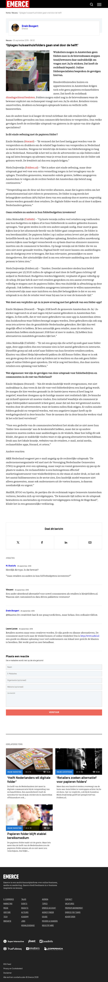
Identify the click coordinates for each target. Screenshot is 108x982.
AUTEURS (24, 913)
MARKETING (7, 904)
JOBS (23, 921)
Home (8, 13)
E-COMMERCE (8, 899)
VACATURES (69, 904)
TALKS (23, 899)
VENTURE (7, 913)
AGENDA (45, 899)
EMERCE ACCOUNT (49, 908)
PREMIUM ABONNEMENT (74, 908)
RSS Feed (7, 964)
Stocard (29, 141)
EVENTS (24, 904)
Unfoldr (29, 219)
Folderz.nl (32, 168)
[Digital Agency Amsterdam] (13, 941)
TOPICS (45, 904)
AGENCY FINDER (48, 913)
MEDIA (5, 908)
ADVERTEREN (70, 917)
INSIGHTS (24, 908)
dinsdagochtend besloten (20, 97)
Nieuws (15, 13)
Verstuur (54, 712)
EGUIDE (44, 917)
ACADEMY (25, 917)
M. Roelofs (11, 566)
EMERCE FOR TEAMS (72, 913)
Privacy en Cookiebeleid (13, 969)
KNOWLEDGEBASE (28, 926)
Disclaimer (7, 973)
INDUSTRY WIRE (48, 926)
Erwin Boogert (12, 611)
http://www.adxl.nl (89, 636)
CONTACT (68, 899)
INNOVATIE (7, 921)
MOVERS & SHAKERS (50, 921)
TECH (5, 917)
